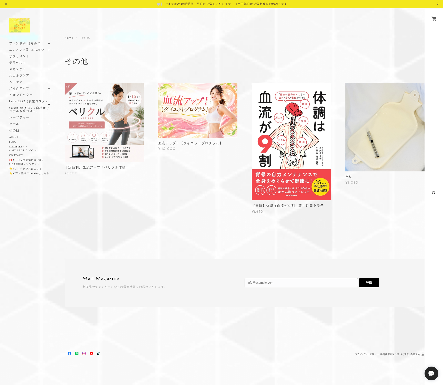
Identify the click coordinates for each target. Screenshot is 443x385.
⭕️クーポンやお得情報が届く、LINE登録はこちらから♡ (28, 162)
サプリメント (19, 56)
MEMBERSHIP (18, 146)
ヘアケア (16, 81)
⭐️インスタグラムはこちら (25, 168)
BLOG (12, 141)
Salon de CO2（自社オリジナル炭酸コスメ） (29, 109)
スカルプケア (19, 75)
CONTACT (16, 155)
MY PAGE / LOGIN (24, 150)
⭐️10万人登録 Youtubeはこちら (29, 173)
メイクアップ (19, 88)
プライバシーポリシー (367, 354)
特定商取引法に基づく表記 (394, 354)
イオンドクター (21, 94)
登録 (369, 282)
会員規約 (415, 354)
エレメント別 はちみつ (26, 49)
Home (69, 37)
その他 (14, 130)
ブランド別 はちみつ (25, 43)
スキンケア (17, 69)
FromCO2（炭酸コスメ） (29, 101)
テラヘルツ (17, 62)
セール (14, 123)
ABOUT (14, 136)
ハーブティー (19, 117)
